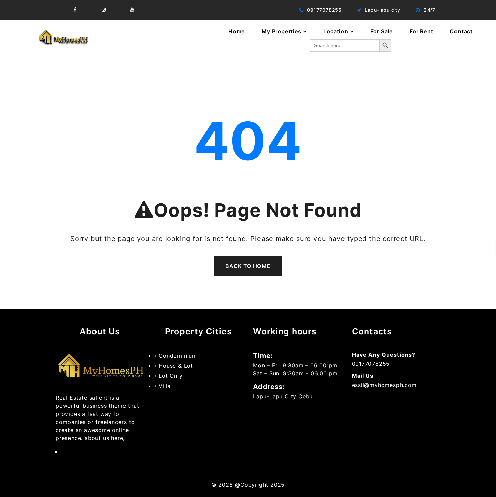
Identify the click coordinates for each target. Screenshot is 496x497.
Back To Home (248, 266)
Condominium (177, 355)
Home (236, 31)
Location (335, 31)
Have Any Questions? (383, 354)
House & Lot (175, 365)
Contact (461, 31)
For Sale (381, 31)
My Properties (281, 31)
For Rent (421, 31)
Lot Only (169, 375)
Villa (164, 386)
